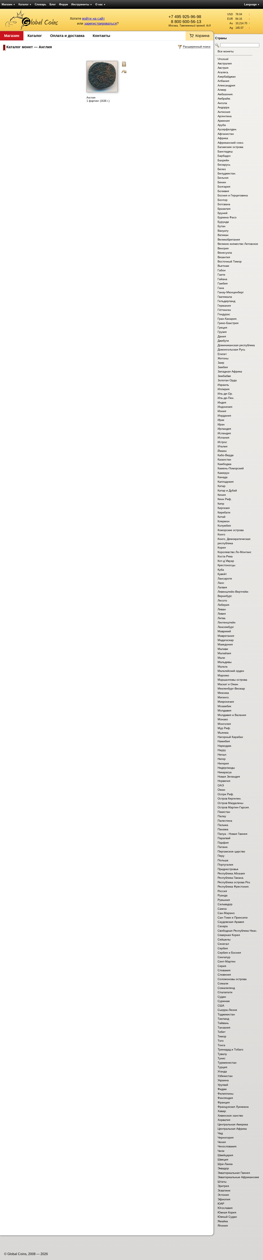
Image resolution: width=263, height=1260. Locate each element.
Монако (223, 719)
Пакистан (224, 811)
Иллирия (224, 389)
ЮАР (221, 1203)
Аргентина (225, 116)
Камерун (223, 472)
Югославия (225, 1208)
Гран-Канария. (227, 318)
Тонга (221, 1045)
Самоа (222, 908)
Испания (223, 437)
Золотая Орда (227, 380)
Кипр (221, 503)
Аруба (222, 125)
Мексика (223, 692)
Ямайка (223, 1221)
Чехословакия (227, 1146)
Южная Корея (227, 1212)
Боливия (223, 191)
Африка (223, 138)
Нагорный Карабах (230, 737)
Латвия (222, 587)
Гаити (221, 274)
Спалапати (225, 992)
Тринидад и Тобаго (230, 1049)
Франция (224, 1102)
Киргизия (224, 508)
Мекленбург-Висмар (231, 688)
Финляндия (225, 1098)
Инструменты (81, 4)
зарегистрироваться (100, 23)
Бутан (221, 226)
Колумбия (224, 525)
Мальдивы (225, 662)
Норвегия (224, 780)
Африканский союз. (231, 142)
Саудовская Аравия (231, 921)
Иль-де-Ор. (225, 393)
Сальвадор (225, 904)
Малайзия (224, 653)
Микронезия (226, 701)
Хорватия (224, 1119)
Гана (221, 288)
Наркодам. (225, 745)
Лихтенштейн (226, 622)
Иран (221, 424)
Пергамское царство (231, 851)
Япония (223, 1225)
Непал (222, 754)
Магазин (8, 4)
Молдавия (224, 710)
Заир (221, 362)
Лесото (222, 600)
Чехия (222, 1142)
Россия (222, 891)
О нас (100, 4)
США (221, 1005)
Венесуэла (225, 252)
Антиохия (224, 111)
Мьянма (223, 732)
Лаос (221, 582)
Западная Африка (230, 371)
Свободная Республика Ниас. (237, 930)
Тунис (221, 1058)
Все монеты (226, 51)
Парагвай (224, 838)
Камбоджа (224, 464)
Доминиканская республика (236, 345)
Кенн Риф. (225, 499)
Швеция (223, 1159)
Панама (223, 829)
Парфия (223, 842)
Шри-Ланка (225, 1164)
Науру (222, 750)
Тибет (221, 1031)
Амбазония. (225, 94)
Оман (221, 789)
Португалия (225, 864)
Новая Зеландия (229, 776)
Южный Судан (227, 1216)
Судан (222, 996)
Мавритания (226, 635)
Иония (222, 411)
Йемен (222, 450)
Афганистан (226, 133)
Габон (222, 270)
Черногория (226, 1137)
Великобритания (229, 239)
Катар (221, 486)
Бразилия (224, 208)
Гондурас (224, 314)
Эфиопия (224, 1199)
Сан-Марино (226, 913)
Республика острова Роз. (234, 882)
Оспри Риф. (226, 794)
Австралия (225, 63)
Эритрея (223, 1186)
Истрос (222, 442)
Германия (224, 305)
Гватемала (225, 296)
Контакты (101, 36)
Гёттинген (224, 310)
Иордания (224, 415)
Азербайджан (227, 76)
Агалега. (223, 72)
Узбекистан (225, 1076)
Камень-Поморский (231, 468)
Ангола (222, 103)
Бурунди (223, 221)
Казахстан (224, 459)
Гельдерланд (226, 301)
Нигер (222, 759)
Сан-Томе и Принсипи (233, 917)
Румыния (224, 899)
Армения (224, 120)
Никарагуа (225, 772)
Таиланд (223, 1018)
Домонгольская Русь (231, 349)
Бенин (222, 182)
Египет (222, 354)
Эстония (223, 1194)
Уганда (222, 1071)
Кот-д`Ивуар (226, 560)
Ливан (222, 609)
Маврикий (224, 631)
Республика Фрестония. (233, 886)
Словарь (40, 4)
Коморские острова (231, 530)
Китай (221, 516)
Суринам (224, 1001)
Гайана (222, 279)
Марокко (223, 675)
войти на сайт (93, 19)
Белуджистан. (227, 173)
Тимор (222, 1036)
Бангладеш (225, 151)
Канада (222, 477)
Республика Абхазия (231, 873)
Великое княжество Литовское (238, 243)
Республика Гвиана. (231, 877)
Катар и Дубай (227, 490)
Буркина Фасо (227, 217)
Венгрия (223, 248)
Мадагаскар (226, 640)
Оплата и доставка (67, 36)
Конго (221, 534)
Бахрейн (223, 160)
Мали (221, 657)
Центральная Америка (233, 1124)
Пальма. (223, 825)
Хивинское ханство (230, 1115)
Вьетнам (223, 265)
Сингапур (224, 957)
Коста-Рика (225, 556)
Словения (224, 974)
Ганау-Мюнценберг (231, 292)
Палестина (225, 820)
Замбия (223, 367)
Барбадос (224, 155)
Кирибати (224, 512)
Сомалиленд (226, 988)
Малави (223, 649)
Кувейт (222, 574)
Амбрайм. (224, 98)
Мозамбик (224, 706)
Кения (222, 494)
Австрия (223, 67)
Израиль (223, 384)
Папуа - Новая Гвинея (232, 833)
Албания (223, 80)
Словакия (224, 970)
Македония (225, 644)
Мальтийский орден (231, 670)
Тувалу (222, 1054)
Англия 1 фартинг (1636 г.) (98, 99)
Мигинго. (224, 697)
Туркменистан (227, 1062)
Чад (220, 1133)
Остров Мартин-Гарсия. (234, 807)
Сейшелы (224, 939)
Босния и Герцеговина (233, 195)
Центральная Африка (232, 1128)
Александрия (226, 85)
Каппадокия (226, 481)
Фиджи (222, 1089)
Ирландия (224, 428)
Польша (223, 860)
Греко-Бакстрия (228, 323)
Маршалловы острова (232, 679)
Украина (223, 1080)
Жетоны (223, 358)
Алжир (222, 89)
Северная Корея (229, 935)
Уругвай (223, 1084)
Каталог (24, 4)
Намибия (224, 741)
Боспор (222, 200)
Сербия (223, 948)
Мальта (222, 666)
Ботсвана (224, 204)
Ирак (221, 420)
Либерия (223, 604)
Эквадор (223, 1168)
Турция (222, 1067)
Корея (222, 547)
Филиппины (225, 1093)
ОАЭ (221, 785)
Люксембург (226, 627)
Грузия (222, 331)
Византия (224, 257)
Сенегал (223, 943)
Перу (221, 855)
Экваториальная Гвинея (234, 1172)
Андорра (223, 107)
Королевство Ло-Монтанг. (235, 552)
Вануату (223, 230)
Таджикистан (226, 1014)
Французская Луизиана (233, 1106)
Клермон (224, 521)
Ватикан (223, 235)
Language (252, 4)
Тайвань (223, 1023)
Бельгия (223, 177)
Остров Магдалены (230, 803)
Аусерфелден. (227, 129)
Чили (221, 1150)
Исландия (224, 433)
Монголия (224, 723)
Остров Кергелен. (229, 798)
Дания (222, 336)
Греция (222, 327)
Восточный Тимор (230, 261)
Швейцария (225, 1155)
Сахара (223, 926)
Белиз (222, 169)
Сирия (222, 966)
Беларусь (224, 164)
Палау (222, 816)
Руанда (222, 895)
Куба (221, 569)
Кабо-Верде (226, 455)
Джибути (223, 340)
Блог (53, 4)
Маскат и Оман (228, 684)
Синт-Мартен (226, 961)
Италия (222, 446)
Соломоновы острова (232, 979)
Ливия (222, 613)
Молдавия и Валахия (232, 715)
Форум (63, 4)
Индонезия (225, 406)
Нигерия (223, 763)
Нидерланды (226, 767)
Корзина (202, 36)
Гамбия (223, 283)
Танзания (224, 1027)
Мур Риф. (224, 728)
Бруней (222, 213)
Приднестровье (228, 869)
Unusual (223, 59)
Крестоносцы (226, 565)
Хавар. (222, 1111)
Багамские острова (230, 147)
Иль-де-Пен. (226, 398)
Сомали (223, 983)
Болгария (224, 186)
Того (221, 1040)
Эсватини (224, 1190)
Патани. (223, 847)
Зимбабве (224, 376)
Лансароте (225, 578)
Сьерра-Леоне (227, 1009)
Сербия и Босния (229, 952)
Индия (222, 402)
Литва (221, 618)
